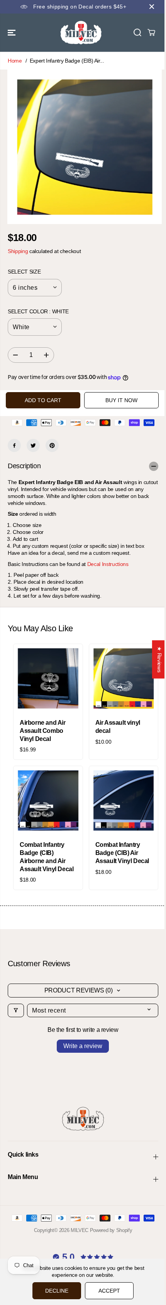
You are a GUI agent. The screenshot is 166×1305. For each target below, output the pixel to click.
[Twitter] (33, 445)
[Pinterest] (52, 445)
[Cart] (151, 32)
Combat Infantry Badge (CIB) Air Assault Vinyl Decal (122, 852)
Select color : (38, 311)
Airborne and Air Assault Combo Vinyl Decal (43, 730)
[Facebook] (14, 445)
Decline (54, 1291)
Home (15, 61)
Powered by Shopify (111, 1230)
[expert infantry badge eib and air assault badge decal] (85, 147)
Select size (24, 271)
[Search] (137, 32)
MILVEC (79, 1230)
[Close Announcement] (151, 6)
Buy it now (121, 400)
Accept (107, 1291)
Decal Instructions (108, 564)
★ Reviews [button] (155, 659)
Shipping (18, 251)
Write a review (82, 1046)
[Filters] (16, 1010)
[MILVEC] (81, 32)
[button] (12, 33)
